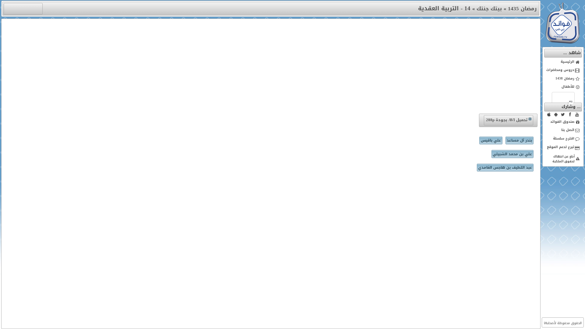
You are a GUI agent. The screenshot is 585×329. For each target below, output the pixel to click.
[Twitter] (563, 114)
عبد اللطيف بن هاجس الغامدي (505, 167)
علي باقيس (491, 140)
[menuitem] (563, 62)
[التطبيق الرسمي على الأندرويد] (556, 114)
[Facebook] (570, 114)
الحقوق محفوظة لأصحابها (563, 323)
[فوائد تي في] (562, 42)
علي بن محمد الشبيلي (512, 154)
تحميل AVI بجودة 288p (506, 120)
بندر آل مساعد (519, 140)
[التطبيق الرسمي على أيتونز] (549, 114)
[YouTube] (577, 114)
